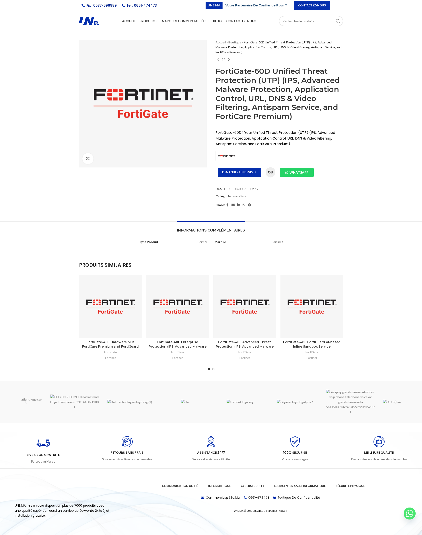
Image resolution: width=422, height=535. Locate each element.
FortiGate (239, 196)
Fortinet (110, 358)
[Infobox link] (43, 450)
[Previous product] (218, 59)
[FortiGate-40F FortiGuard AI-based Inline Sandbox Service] (311, 306)
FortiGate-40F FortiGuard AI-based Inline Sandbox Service (311, 344)
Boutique (234, 42)
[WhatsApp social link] (244, 205)
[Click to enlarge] (87, 158)
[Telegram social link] (249, 205)
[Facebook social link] (227, 205)
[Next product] (228, 59)
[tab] (211, 228)
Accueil (221, 42)
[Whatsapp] (410, 513)
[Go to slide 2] (213, 369)
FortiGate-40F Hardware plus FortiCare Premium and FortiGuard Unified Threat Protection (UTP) (110, 346)
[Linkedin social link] (238, 205)
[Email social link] (233, 205)
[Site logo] (89, 21)
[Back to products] (223, 59)
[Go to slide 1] (209, 369)
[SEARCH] (338, 21)
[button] (26, 402)
